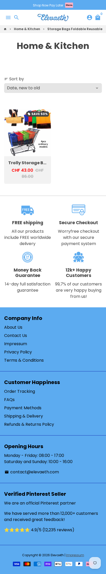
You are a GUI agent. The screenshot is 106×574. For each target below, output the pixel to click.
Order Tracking (19, 391)
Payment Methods (22, 408)
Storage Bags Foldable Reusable (74, 29)
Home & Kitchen (27, 29)
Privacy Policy (18, 352)
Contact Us (15, 335)
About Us (13, 327)
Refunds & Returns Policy (29, 424)
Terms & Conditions (24, 360)
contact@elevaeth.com (32, 472)
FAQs (9, 400)
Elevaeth (57, 555)
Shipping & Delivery (23, 416)
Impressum (15, 344)
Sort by (14, 79)
